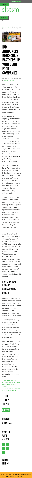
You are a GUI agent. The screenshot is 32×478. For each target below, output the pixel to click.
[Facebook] (3, 452)
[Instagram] (3, 448)
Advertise (13, 1)
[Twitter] (3, 444)
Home (4, 27)
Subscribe (6, 410)
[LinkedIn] (7, 444)
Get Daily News (18, 1)
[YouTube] (7, 448)
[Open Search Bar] (2, 21)
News (9, 27)
